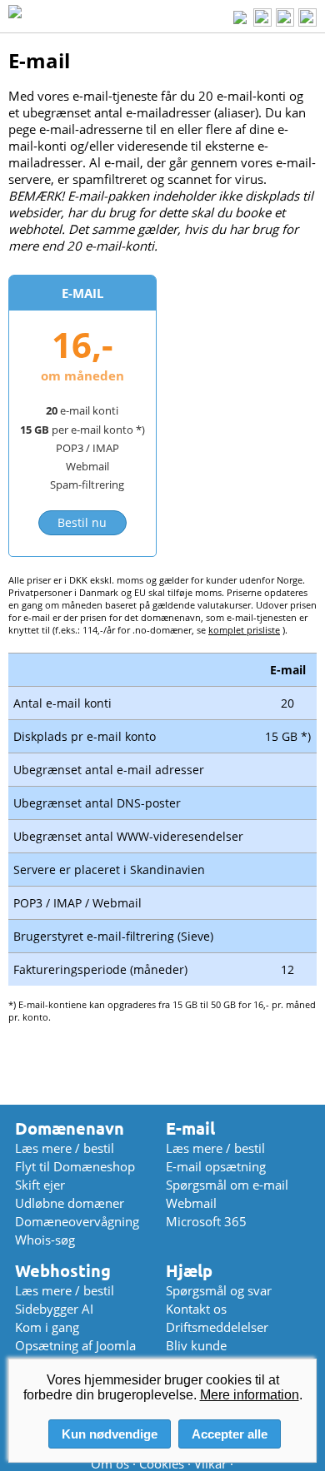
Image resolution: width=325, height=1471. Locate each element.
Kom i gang (47, 1327)
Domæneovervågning (77, 1221)
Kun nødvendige (110, 1434)
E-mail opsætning (216, 1166)
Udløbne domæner (69, 1203)
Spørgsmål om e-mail (227, 1184)
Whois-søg (45, 1239)
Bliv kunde (196, 1345)
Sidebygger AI (54, 1308)
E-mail (190, 1128)
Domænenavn (69, 1128)
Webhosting (63, 1270)
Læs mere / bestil (64, 1148)
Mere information (249, 1395)
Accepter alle (230, 1434)
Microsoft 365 (206, 1221)
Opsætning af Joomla (75, 1345)
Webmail (191, 1203)
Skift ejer (40, 1184)
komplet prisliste (244, 630)
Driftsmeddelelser (217, 1327)
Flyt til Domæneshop (75, 1166)
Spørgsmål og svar (219, 1290)
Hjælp (189, 1270)
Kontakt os (196, 1308)
